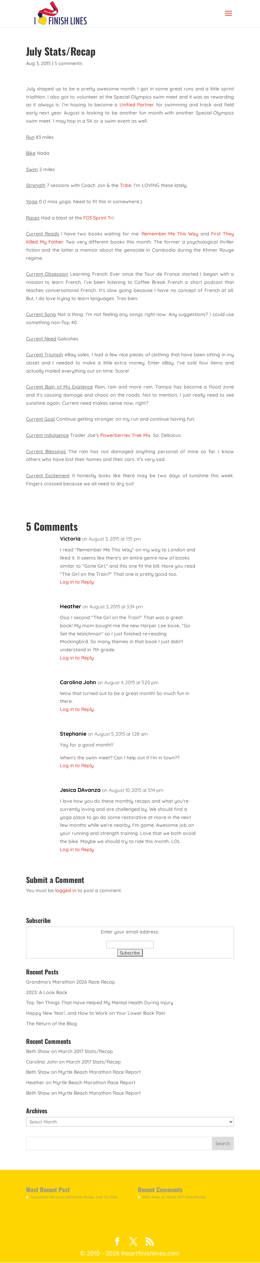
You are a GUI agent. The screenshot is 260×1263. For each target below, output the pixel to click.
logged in (65, 890)
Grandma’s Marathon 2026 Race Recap (70, 982)
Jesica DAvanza (80, 789)
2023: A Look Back (46, 992)
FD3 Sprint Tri (98, 218)
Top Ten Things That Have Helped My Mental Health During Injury (99, 1002)
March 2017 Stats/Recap (85, 1051)
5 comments (68, 63)
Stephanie (73, 733)
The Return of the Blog (51, 1023)
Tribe (124, 185)
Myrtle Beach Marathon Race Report (99, 1072)
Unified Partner (137, 105)
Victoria (70, 538)
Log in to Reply (77, 582)
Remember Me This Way (170, 234)
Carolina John (78, 682)
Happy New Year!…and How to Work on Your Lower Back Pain (95, 1013)
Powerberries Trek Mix (125, 435)
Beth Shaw (38, 1051)
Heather (70, 606)
